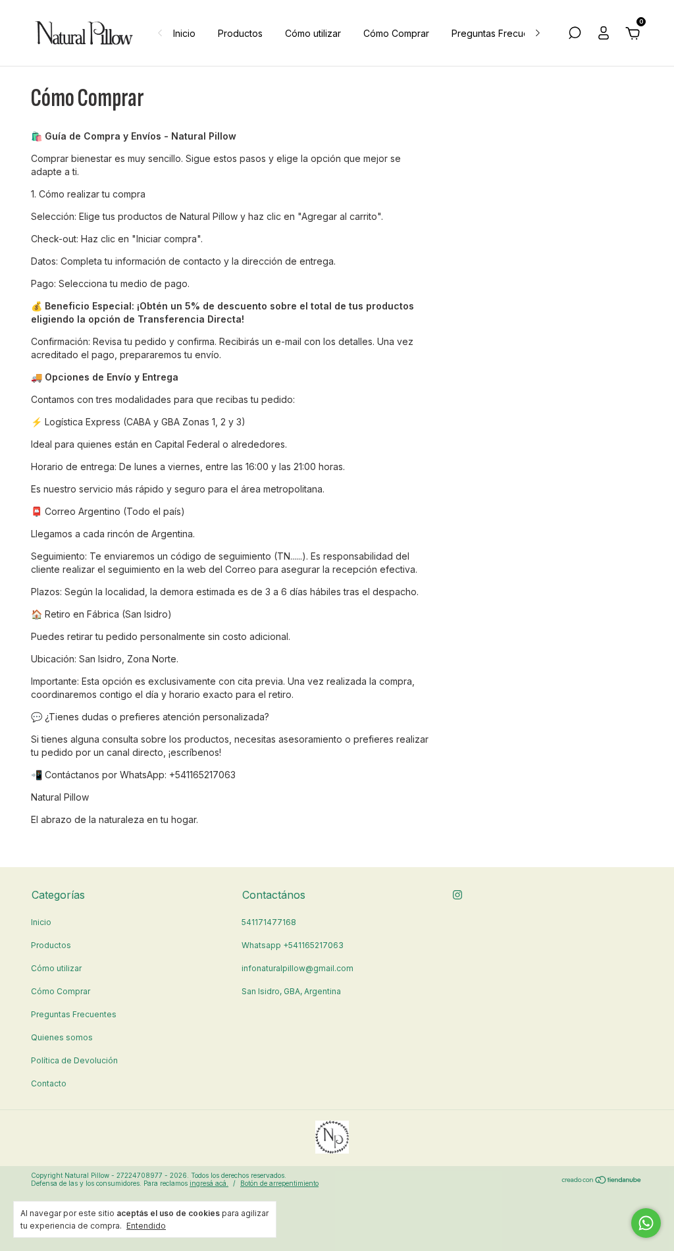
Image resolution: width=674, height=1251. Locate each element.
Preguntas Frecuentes (500, 33)
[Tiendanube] (602, 1180)
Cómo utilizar (313, 33)
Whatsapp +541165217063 (293, 945)
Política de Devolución (74, 1060)
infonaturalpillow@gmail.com (297, 968)
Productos (240, 33)
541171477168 (269, 922)
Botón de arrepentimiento (279, 1183)
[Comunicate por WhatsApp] (646, 1223)
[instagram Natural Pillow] (457, 895)
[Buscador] (574, 34)
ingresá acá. (209, 1183)
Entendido (146, 1226)
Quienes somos (62, 1037)
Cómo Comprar (396, 33)
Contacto (48, 1083)
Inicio (184, 33)
